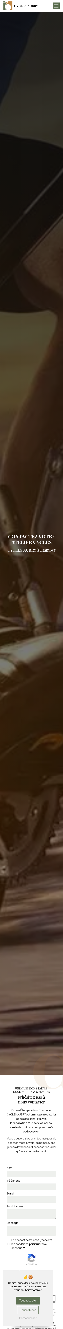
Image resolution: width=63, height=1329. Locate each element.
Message (12, 1223)
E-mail (10, 1193)
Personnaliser (28, 1318)
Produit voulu (15, 1206)
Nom (9, 1168)
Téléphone (13, 1180)
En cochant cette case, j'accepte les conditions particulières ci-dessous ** (31, 1244)
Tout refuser (28, 1310)
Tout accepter (28, 1300)
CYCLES (26, 6)
